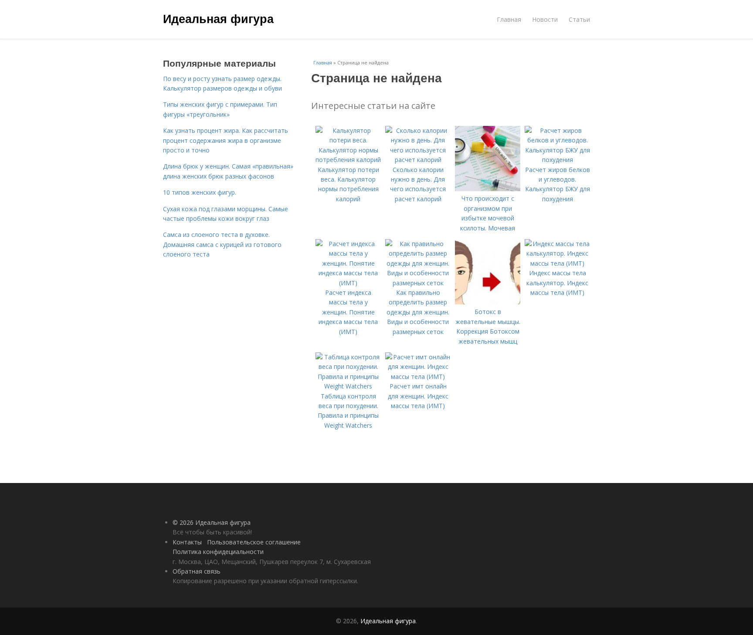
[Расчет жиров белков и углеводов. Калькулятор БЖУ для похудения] (557, 159)
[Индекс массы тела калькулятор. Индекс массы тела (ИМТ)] (557, 263)
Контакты (187, 542)
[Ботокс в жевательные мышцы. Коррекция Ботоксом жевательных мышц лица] (487, 302)
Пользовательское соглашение (254, 542)
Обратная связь (196, 571)
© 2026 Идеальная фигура (212, 522)
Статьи (579, 19)
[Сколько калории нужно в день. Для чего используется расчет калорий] (418, 159)
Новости (545, 19)
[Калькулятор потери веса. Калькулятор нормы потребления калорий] (348, 159)
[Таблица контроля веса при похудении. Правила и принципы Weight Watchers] (348, 386)
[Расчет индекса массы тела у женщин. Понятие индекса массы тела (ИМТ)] (348, 283)
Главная (509, 19)
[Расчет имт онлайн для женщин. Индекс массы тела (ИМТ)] (418, 376)
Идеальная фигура (218, 18)
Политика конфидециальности (218, 551)
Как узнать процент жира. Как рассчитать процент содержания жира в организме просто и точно (225, 140)
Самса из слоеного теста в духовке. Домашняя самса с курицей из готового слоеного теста (222, 244)
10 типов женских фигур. (199, 192)
